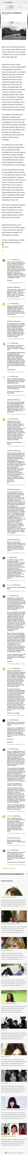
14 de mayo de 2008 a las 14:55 (16, 664)
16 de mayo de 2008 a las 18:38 (16, 845)
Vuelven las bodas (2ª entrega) (9, 1003)
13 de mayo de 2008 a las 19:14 (16, 535)
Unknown (9, 668)
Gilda (8, 376)
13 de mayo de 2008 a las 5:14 (15, 372)
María (8, 303)
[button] (3, 18)
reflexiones (5, 247)
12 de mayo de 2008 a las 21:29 (16, 282)
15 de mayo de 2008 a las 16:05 (16, 744)
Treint (8, 419)
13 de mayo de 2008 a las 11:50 (16, 446)
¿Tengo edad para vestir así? (8, 1136)
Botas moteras (5, 976)
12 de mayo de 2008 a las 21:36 (16, 299)
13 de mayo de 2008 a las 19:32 (16, 553)
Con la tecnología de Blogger (15, 1153)
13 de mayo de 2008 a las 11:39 (16, 414)
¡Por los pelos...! (5, 1083)
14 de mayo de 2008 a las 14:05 (16, 591)
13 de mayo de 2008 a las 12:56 (16, 485)
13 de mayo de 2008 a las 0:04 (15, 316)
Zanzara (9, 259)
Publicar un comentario (9, 868)
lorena (9, 720)
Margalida (10, 585)
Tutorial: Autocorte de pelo (8, 897)
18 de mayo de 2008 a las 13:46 (16, 864)
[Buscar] (26, 2)
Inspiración (4, 1030)
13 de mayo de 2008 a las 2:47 (15, 338)
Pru (8, 557)
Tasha (9, 595)
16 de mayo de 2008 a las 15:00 (16, 833)
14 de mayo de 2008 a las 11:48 (16, 580)
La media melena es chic (7, 950)
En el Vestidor (8, 2)
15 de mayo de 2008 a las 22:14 (16, 811)
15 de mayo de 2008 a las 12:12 (16, 715)
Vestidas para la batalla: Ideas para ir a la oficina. (13, 1109)
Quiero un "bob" (5, 1056)
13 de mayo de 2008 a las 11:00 (16, 395)
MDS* (8, 343)
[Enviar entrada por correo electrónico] (3, 245)
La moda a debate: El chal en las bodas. (11, 923)
